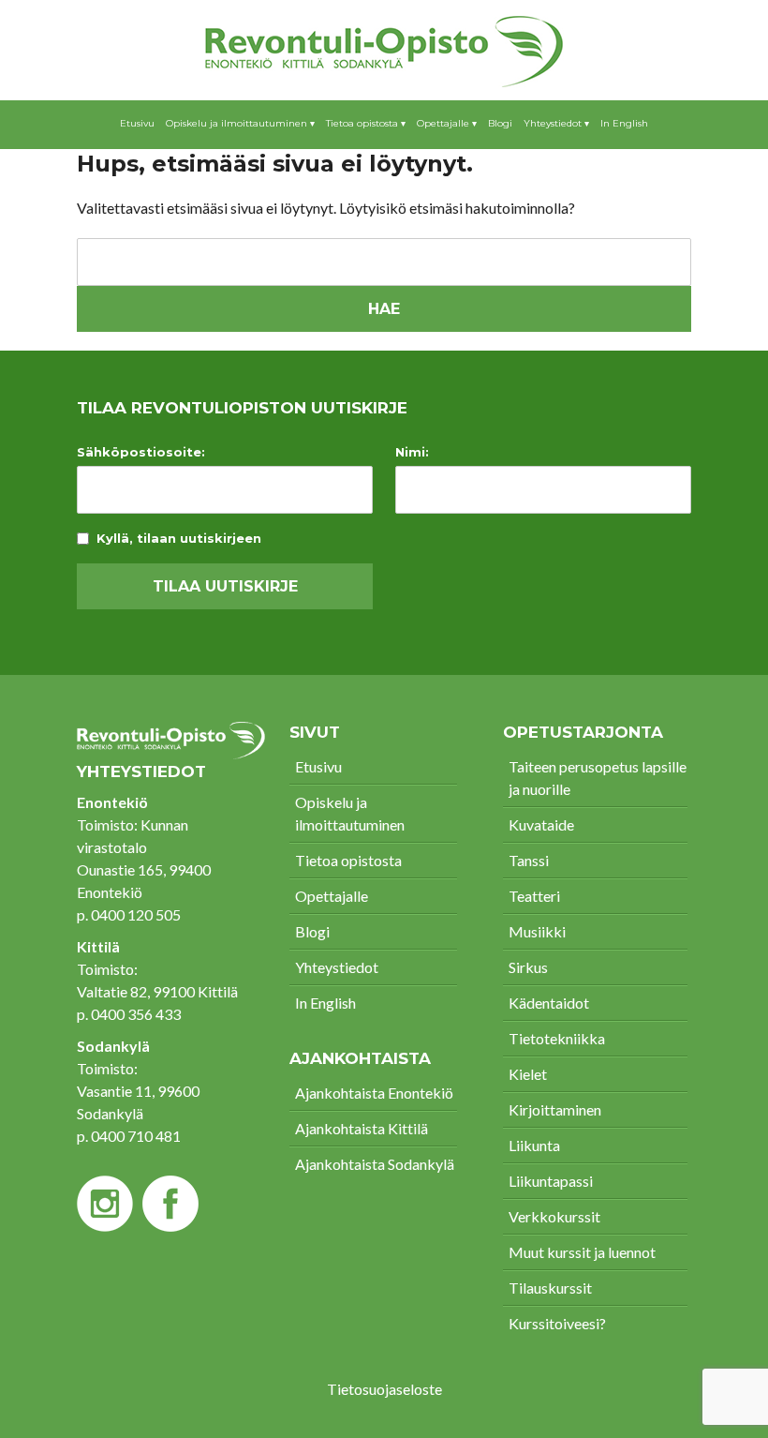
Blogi (500, 123)
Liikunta (534, 1145)
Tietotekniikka (557, 1038)
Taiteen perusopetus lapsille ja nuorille (598, 777)
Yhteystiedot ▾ (556, 123)
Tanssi (529, 860)
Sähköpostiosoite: (141, 452)
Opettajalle (331, 896)
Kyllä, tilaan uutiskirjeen (178, 538)
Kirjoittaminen (555, 1109)
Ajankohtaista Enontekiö (374, 1092)
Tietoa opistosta (348, 860)
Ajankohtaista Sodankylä (374, 1164)
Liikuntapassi (551, 1181)
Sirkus (528, 967)
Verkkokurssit (554, 1216)
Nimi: (412, 452)
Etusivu (137, 123)
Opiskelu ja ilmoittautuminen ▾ (240, 123)
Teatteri (534, 896)
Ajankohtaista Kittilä (361, 1128)
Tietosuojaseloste (384, 1389)
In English (624, 123)
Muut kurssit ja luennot (582, 1252)
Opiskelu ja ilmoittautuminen (350, 813)
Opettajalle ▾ (447, 123)
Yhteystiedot (336, 967)
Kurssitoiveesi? (557, 1323)
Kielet (528, 1074)
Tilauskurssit (550, 1287)
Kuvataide (541, 824)
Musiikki (537, 931)
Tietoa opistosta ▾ (366, 123)
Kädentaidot (549, 1002)
